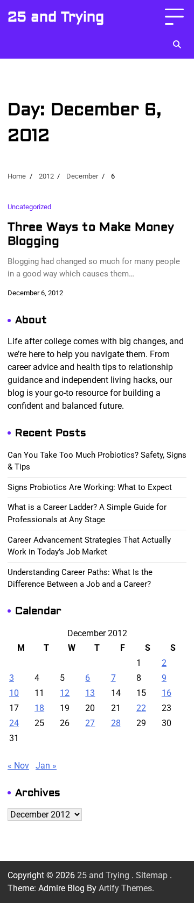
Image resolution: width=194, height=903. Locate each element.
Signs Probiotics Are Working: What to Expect (90, 487)
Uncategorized (29, 207)
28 (116, 723)
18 (39, 708)
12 (65, 693)
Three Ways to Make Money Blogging (91, 233)
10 (14, 693)
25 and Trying (56, 17)
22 (141, 708)
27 (90, 723)
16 (166, 693)
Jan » (46, 765)
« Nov (18, 765)
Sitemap (152, 875)
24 (14, 723)
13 (90, 693)
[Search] (176, 44)
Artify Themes (125, 888)
